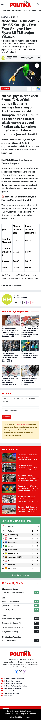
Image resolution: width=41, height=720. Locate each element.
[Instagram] (28, 302)
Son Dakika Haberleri (11, 693)
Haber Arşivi (8, 696)
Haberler (4, 17)
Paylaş (6, 88)
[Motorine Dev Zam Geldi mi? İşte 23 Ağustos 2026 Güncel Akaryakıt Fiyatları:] (30, 345)
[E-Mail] (16, 302)
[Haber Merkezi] (7, 299)
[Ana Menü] (2, 4)
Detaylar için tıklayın (20, 575)
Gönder (6, 417)
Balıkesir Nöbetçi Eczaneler (14, 678)
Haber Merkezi (20, 298)
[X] (20, 672)
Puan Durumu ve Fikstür (12, 688)
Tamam (28, 717)
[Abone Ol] (38, 89)
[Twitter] (24, 302)
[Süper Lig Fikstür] (38, 583)
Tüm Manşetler (9, 691)
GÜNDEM (6, 11)
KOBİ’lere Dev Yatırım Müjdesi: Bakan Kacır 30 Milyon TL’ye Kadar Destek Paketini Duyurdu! (29, 380)
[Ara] (38, 4)
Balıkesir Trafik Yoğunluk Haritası (15, 686)
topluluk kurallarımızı (21, 424)
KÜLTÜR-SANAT (30, 11)
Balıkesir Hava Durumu (12, 681)
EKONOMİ (16, 11)
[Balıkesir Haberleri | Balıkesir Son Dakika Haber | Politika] (20, 4)
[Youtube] (32, 302)
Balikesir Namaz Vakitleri (13, 683)
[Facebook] (20, 302)
